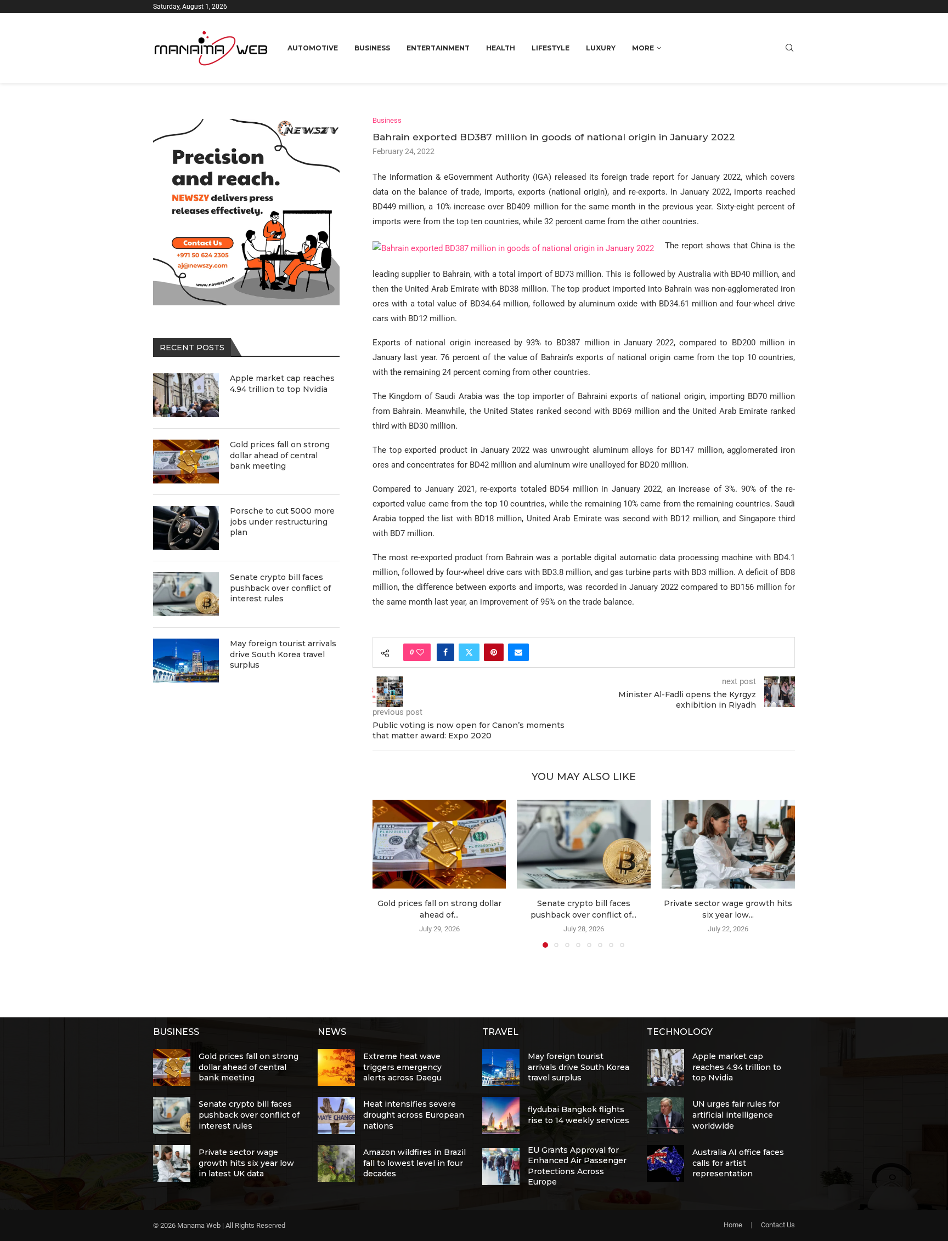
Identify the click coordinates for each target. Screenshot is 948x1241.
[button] (387, 873)
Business (372, 48)
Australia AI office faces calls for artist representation (738, 1163)
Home (733, 1225)
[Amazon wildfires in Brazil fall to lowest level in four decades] (336, 1163)
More (643, 48)
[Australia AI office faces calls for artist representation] (665, 1163)
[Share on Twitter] (469, 652)
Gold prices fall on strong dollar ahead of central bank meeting (280, 455)
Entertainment (438, 48)
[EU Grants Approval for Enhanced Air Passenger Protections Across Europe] (501, 1166)
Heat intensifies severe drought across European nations (413, 1114)
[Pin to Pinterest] (494, 652)
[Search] (789, 48)
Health (500, 48)
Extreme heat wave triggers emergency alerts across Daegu (402, 1067)
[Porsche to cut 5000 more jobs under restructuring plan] (186, 528)
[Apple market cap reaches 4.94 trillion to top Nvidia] (186, 395)
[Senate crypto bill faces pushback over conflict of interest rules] (583, 844)
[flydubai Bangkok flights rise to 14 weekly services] (501, 1115)
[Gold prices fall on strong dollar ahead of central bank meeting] (439, 844)
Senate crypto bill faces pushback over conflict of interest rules (280, 588)
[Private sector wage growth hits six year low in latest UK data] (728, 844)
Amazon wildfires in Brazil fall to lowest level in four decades (414, 1163)
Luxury (601, 48)
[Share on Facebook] (445, 652)
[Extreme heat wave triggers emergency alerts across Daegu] (336, 1067)
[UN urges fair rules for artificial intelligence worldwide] (665, 1115)
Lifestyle (550, 48)
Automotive (312, 48)
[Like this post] (420, 652)
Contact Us (778, 1225)
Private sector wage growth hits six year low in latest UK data (246, 1163)
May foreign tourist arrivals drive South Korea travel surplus (283, 654)
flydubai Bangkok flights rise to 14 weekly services (578, 1115)
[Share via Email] (518, 652)
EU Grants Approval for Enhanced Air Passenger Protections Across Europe (577, 1166)
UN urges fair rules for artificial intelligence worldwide (736, 1114)
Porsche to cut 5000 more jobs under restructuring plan (282, 521)
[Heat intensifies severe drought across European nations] (336, 1115)
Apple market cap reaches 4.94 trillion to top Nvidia (282, 383)
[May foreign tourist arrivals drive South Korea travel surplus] (186, 660)
